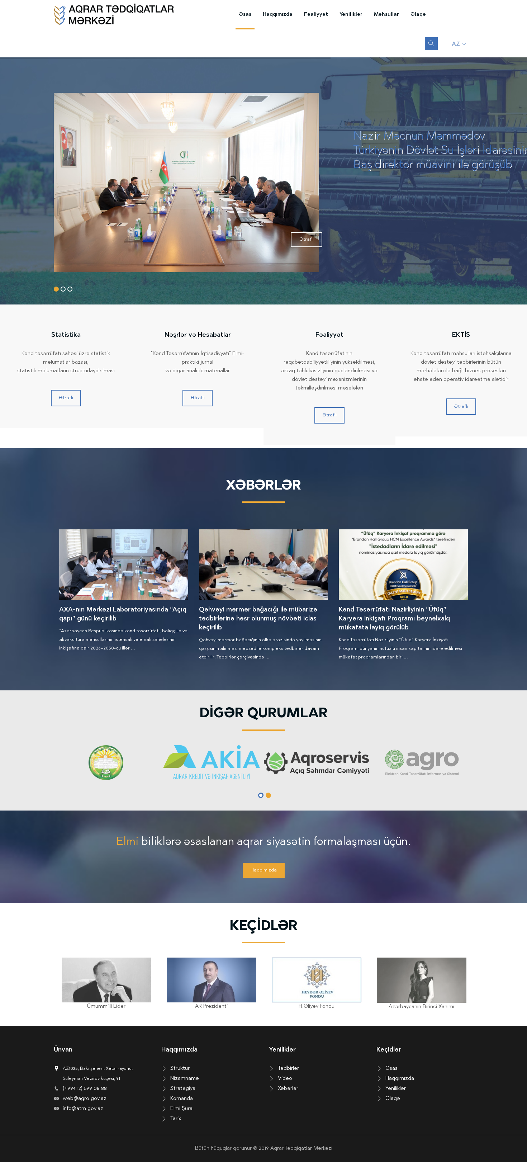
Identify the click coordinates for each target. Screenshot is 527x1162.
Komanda (181, 1098)
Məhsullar (386, 14)
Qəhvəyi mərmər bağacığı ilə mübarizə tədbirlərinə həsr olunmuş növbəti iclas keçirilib (258, 618)
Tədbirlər (288, 1068)
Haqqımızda (278, 14)
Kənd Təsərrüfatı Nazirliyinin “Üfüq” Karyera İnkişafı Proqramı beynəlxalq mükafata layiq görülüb (394, 618)
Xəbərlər (288, 1088)
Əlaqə (418, 14)
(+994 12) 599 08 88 (85, 1088)
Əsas (245, 14)
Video (285, 1078)
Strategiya (182, 1088)
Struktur (180, 1068)
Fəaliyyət (316, 14)
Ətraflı (306, 239)
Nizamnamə (184, 1078)
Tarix (175, 1118)
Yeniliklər (351, 14)
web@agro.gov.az (84, 1098)
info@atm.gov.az (83, 1108)
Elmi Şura (181, 1108)
